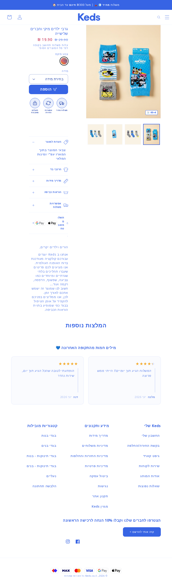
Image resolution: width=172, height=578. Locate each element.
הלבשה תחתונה (44, 486)
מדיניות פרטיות (96, 466)
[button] (167, 17)
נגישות (103, 486)
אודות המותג (150, 476)
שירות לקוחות (149, 466)
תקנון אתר (100, 496)
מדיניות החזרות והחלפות (89, 456)
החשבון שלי (151, 435)
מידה (65, 71)
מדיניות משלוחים (95, 445)
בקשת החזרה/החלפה (143, 445)
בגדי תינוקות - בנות (41, 456)
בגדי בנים (48, 445)
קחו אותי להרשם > (142, 532)
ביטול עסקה (99, 476)
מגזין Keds (100, 506)
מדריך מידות (98, 435)
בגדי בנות (48, 435)
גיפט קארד (151, 456)
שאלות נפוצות (149, 486)
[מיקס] (64, 61)
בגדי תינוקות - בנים (41, 466)
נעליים (51, 476)
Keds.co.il (91, 575)
